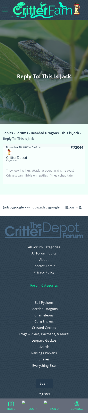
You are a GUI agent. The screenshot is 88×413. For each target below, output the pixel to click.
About (44, 260)
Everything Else (44, 365)
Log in (33, 409)
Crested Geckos (44, 328)
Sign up (55, 409)
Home (11, 409)
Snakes (44, 359)
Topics (8, 133)
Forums (22, 133)
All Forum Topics (44, 253)
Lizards (44, 347)
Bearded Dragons (45, 133)
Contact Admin (44, 266)
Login (44, 383)
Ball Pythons (44, 302)
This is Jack (70, 133)
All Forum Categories (44, 247)
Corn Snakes (44, 322)
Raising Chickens (44, 353)
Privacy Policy (44, 272)
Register (44, 394)
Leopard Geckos (44, 340)
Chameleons (44, 315)
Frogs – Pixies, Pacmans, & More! (44, 334)
